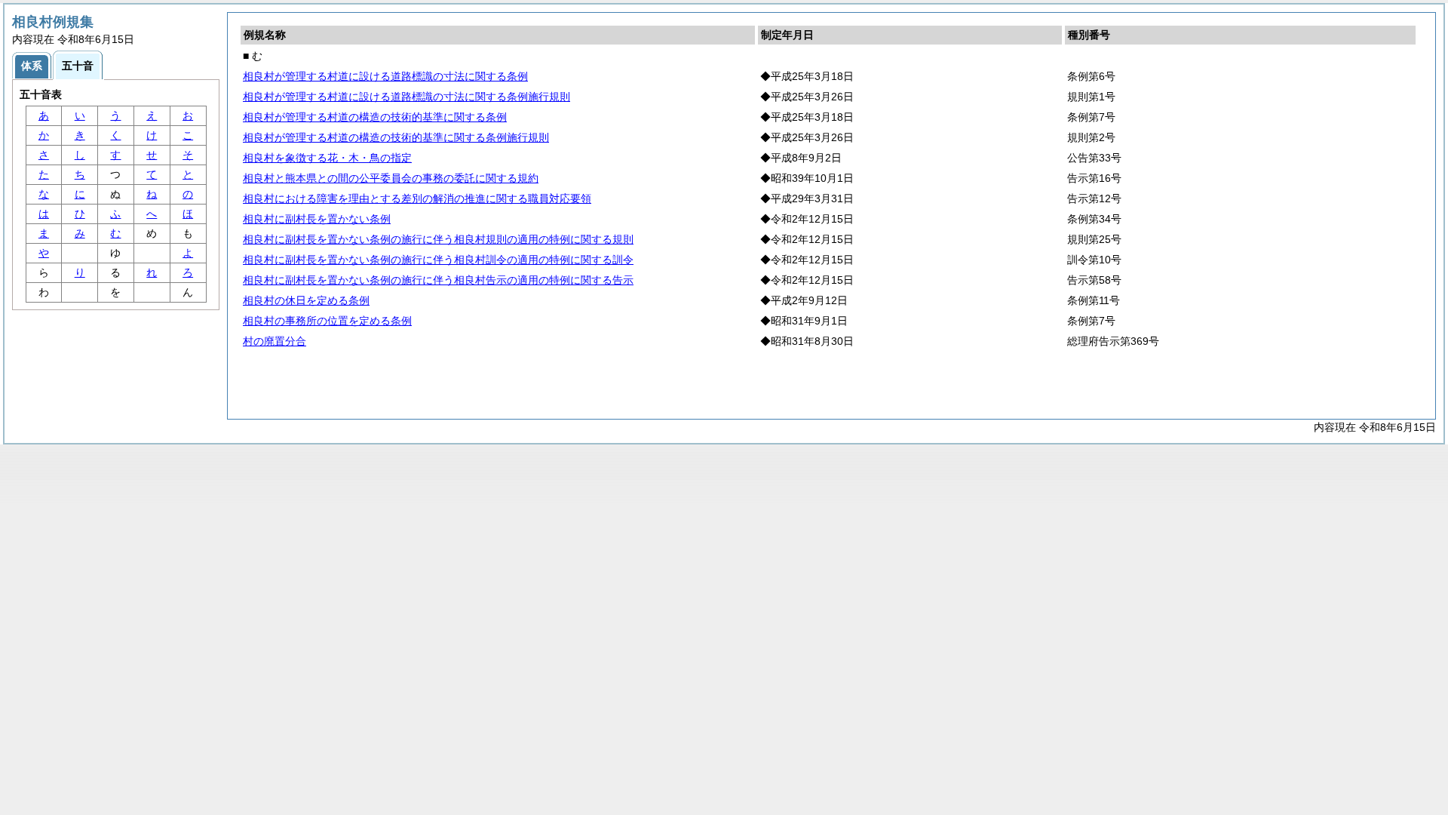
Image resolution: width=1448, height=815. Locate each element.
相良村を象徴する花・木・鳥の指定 (327, 158)
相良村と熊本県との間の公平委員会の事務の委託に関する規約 (390, 178)
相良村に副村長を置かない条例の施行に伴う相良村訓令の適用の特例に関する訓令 (438, 260)
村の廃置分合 (274, 341)
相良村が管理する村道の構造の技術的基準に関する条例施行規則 (396, 137)
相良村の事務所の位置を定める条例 (327, 321)
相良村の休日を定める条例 (306, 300)
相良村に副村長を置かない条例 (317, 219)
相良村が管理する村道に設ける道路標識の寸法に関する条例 (385, 76)
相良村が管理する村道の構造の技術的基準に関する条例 (375, 117)
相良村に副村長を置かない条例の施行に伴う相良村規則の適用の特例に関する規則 (438, 239)
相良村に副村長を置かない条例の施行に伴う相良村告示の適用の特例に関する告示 (438, 280)
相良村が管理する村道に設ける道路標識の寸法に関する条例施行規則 (406, 97)
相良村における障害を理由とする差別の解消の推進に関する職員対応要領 (417, 198)
